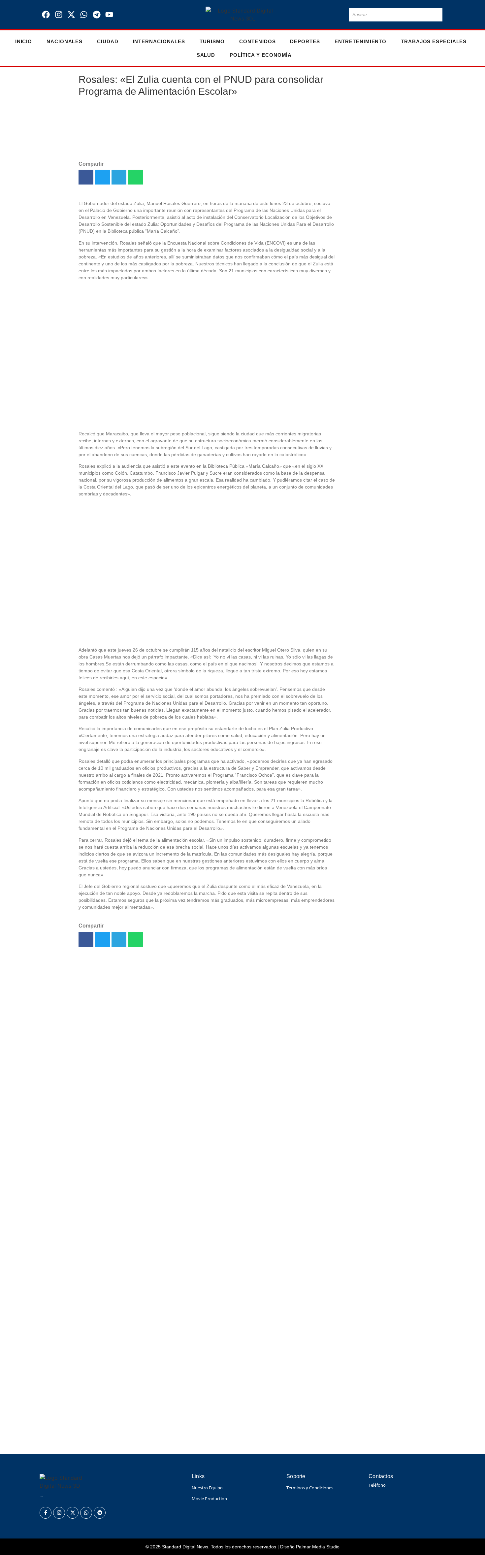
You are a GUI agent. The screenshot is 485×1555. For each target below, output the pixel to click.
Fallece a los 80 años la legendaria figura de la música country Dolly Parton (162, 1357)
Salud (206, 55)
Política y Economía (261, 55)
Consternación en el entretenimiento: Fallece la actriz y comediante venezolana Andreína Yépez (373, 255)
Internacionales (159, 41)
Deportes (305, 41)
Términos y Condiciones (309, 1488)
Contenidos (257, 41)
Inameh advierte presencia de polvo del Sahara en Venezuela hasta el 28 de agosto (175, 1440)
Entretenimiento (361, 41)
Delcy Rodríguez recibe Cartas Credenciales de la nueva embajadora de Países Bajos (370, 409)
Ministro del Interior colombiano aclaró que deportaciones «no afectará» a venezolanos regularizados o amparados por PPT (236, 1417)
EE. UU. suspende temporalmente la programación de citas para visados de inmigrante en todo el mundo (372, 544)
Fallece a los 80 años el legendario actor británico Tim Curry (371, 462)
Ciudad (107, 41)
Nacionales (64, 41)
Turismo (212, 41)
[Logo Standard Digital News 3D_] (243, 14)
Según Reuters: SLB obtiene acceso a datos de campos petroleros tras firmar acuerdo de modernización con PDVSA (231, 1376)
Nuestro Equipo (207, 1488)
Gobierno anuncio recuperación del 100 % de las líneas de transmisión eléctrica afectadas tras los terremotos (220, 1395)
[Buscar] (436, 14)
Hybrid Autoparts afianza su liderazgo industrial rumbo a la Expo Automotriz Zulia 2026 (373, 621)
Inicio (23, 41)
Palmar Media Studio (318, 1546)
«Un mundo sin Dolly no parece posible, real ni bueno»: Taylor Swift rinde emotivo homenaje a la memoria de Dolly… (371, 340)
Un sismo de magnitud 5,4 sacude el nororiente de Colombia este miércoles (371, 185)
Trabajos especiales (434, 41)
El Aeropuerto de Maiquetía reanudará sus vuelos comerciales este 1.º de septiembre (372, 124)
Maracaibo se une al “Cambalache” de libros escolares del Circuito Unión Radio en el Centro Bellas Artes (370, 698)
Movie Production (209, 1499)
